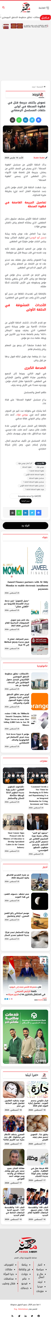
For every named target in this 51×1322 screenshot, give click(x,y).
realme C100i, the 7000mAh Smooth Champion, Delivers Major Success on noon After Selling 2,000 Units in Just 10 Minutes (16, 719)
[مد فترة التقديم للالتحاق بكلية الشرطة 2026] (39, 882)
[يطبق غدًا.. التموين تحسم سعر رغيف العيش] (37, 1123)
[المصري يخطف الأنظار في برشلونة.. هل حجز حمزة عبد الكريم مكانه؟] (13, 1123)
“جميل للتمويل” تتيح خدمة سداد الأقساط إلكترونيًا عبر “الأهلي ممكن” (16, 604)
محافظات (9, 1278)
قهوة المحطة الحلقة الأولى (35, 474)
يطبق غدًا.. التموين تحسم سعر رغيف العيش (39, 1137)
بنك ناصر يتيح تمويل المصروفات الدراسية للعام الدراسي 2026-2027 (17, 623)
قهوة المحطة (26, 467)
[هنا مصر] (25, 7)
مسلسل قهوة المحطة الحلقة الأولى (32, 485)
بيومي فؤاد (22, 415)
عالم (24, 1278)
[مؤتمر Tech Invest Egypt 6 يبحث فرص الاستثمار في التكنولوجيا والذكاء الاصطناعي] (39, 741)
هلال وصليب (8, 1283)
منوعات (40, 1291)
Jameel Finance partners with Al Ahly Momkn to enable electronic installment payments (27, 585)
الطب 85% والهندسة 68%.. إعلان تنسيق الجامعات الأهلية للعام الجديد (38, 1211)
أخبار (45, 867)
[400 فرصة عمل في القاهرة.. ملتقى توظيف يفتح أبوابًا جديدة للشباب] (37, 1157)
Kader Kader (39, 157)
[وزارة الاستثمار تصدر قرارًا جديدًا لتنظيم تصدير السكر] (39, 939)
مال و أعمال (40, 1275)
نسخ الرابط (25, 501)
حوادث (24, 1274)
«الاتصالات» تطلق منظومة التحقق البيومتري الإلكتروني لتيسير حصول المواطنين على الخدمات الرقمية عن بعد (17, 679)
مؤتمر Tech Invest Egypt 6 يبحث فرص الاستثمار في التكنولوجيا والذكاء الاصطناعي (17, 738)
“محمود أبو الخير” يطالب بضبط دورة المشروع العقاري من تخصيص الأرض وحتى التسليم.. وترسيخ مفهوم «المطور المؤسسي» (38, 841)
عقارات (43, 761)
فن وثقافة (24, 1269)
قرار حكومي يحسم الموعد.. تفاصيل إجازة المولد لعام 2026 (38, 1103)
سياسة (40, 1269)
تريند (33, 86)
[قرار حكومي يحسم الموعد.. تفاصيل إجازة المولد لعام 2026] (37, 1089)
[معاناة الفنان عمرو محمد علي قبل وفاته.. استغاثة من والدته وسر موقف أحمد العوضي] (13, 1157)
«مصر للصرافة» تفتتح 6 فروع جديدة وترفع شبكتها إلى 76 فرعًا (16, 642)
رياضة (24, 1264)
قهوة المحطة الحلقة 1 (36, 470)
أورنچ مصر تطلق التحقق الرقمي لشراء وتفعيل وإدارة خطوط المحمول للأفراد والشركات (18, 699)
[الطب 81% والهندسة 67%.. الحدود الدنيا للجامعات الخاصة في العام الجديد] (13, 1196)
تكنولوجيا (42, 666)
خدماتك (24, 1288)
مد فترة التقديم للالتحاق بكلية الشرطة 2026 (17, 876)
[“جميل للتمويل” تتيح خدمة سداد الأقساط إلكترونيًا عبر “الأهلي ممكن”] (39, 608)
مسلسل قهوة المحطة (36, 478)
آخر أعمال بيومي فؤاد (25, 463)
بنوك (44, 537)
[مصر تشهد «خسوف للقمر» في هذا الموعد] (39, 901)
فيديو (24, 1283)
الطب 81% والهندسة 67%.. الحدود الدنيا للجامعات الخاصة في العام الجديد (14, 1211)
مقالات (8, 1269)
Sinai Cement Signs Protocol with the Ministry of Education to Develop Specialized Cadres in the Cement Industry (13, 840)
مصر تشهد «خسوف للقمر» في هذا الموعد (16, 895)
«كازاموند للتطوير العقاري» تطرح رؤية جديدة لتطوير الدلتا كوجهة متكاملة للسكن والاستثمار (15, 792)
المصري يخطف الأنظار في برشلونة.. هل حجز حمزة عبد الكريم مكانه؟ (13, 1137)
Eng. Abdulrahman (21, 1309)
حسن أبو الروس (37, 237)
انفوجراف (8, 1264)
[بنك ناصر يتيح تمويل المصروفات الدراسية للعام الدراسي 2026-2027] (39, 627)
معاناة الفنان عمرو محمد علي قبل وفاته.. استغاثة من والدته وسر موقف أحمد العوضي (14, 1174)
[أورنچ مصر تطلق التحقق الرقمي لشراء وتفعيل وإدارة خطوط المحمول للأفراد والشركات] (39, 701)
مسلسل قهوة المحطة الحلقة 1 (33, 482)
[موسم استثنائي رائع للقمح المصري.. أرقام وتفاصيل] (39, 920)
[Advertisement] (25, 59)
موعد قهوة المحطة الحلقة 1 (34, 489)
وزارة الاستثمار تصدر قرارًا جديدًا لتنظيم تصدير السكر (16, 934)
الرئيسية (40, 86)
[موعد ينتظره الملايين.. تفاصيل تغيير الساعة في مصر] (13, 1089)
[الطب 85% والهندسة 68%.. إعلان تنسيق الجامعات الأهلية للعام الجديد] (37, 1196)
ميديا (40, 1286)
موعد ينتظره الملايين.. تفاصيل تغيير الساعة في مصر (14, 1103)
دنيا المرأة (8, 1274)
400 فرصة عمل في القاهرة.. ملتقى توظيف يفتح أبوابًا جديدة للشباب (39, 1172)
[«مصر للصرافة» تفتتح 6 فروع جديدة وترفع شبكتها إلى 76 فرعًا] (39, 646)
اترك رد (25, 525)
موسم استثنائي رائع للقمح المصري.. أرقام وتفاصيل (16, 914)
